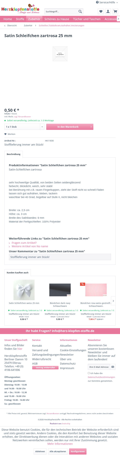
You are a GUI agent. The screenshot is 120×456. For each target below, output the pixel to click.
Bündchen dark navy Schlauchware (60, 304)
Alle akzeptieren (58, 451)
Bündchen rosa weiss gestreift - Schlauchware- (96, 304)
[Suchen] (80, 11)
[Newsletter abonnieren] (112, 367)
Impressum (67, 368)
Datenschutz (68, 363)
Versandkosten (53, 413)
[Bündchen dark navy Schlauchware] (60, 290)
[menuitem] (63, 11)
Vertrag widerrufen (45, 367)
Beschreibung (13, 154)
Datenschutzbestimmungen (101, 377)
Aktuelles (66, 345)
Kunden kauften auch (17, 272)
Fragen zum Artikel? (24, 242)
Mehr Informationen (60, 443)
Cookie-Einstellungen (73, 350)
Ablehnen (40, 451)
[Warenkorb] (115, 11)
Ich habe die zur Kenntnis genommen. (101, 377)
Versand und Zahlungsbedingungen (45, 352)
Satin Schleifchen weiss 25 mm (24, 303)
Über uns (65, 359)
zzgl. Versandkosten (22, 116)
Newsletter (67, 354)
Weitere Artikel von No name (29, 246)
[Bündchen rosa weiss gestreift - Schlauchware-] (96, 290)
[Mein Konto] (108, 11)
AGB (35, 363)
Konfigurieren (78, 451)
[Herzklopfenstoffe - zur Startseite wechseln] (20, 12)
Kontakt (37, 345)
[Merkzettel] (101, 11)
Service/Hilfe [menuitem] (107, 2)
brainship (66, 423)
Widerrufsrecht (41, 359)
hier (19, 348)
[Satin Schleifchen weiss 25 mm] (24, 290)
